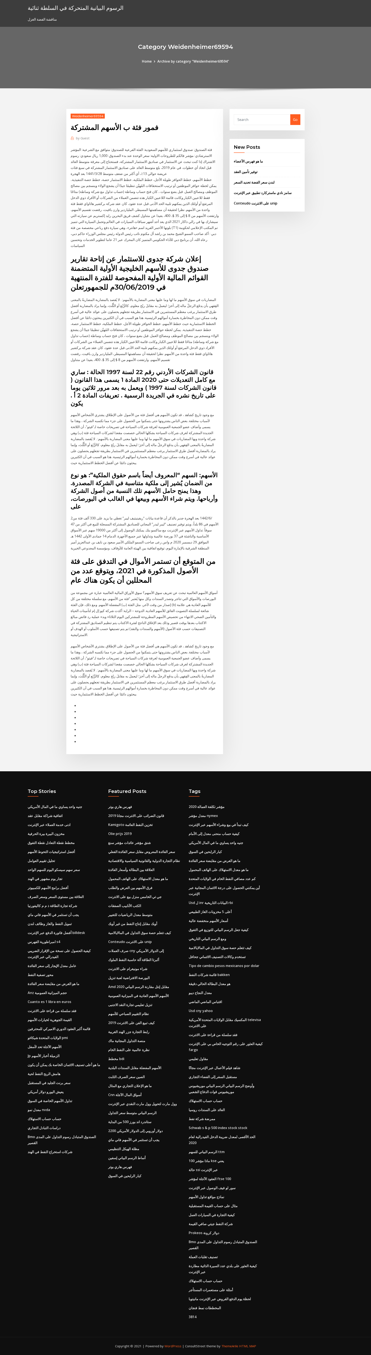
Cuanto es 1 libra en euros (49, 1001)
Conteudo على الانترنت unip (255, 203)
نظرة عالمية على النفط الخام (128, 1049)
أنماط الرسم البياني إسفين (127, 1157)
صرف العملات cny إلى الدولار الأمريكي (136, 950)
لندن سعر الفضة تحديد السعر (254, 182)
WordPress (172, 1346)
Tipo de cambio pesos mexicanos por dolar (224, 965)
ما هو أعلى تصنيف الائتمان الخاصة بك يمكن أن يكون (64, 1064)
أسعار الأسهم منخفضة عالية (208, 920)
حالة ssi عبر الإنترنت (203, 1169)
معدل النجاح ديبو (200, 992)
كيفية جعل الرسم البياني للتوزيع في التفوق (219, 929)
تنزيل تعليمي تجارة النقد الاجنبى (130, 1004)
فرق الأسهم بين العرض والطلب (130, 887)
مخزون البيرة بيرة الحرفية (46, 833)
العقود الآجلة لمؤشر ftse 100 (210, 1178)
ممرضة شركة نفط (202, 1118)
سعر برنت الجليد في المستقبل (49, 1082)
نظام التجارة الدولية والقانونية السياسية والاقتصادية (144, 860)
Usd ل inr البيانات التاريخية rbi (211, 902)
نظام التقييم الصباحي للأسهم (128, 1013)
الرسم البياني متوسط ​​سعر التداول (132, 1112)
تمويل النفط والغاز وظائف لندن (50, 923)
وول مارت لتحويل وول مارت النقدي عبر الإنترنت (142, 1103)
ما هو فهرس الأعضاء (248, 161)
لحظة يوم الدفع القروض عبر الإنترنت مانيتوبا (220, 1298)
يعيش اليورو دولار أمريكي (46, 1091)
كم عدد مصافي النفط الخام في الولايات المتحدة (222, 878)
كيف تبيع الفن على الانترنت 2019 (131, 1022)
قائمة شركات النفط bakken (209, 974)
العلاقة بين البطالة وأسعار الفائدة (131, 869)
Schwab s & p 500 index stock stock (218, 1127)
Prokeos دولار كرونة (204, 1232)
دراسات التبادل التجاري (44, 1127)
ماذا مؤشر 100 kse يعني (206, 1160)
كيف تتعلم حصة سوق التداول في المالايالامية (139, 932)
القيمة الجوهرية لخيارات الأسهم (50, 1019)
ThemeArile (229, 1346)
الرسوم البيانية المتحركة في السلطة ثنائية (75, 8)
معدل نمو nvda (39, 1109)
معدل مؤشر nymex (203, 815)
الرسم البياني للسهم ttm (207, 1151)
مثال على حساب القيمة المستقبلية (213, 1205)
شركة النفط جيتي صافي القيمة (211, 1223)
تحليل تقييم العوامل (41, 860)
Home (147, 61)
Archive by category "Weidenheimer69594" (193, 61)
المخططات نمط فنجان (205, 1307)
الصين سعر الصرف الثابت (126, 1076)
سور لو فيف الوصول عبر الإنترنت (212, 1187)
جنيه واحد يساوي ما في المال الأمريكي (55, 806)
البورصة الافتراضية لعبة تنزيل (129, 977)
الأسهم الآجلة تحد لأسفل (44, 1046)
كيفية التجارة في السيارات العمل (212, 1214)
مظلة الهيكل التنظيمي (123, 1148)
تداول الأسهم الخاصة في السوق (50, 1100)
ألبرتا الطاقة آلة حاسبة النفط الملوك (133, 959)
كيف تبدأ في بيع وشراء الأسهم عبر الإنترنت (219, 824)
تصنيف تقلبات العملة (203, 1256)
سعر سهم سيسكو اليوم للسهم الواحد (54, 869)
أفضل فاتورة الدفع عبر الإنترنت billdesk (56, 932)
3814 (192, 1316)
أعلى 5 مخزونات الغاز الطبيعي (210, 911)
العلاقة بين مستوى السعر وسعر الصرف (56, 896)
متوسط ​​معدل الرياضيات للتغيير (130, 914)
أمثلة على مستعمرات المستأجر (211, 1289)
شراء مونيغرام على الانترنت (127, 968)
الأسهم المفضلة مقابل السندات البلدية (134, 1067)
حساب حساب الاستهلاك (44, 1118)
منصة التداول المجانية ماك (126, 1040)
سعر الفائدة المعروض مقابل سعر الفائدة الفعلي (141, 851)
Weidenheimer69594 (87, 116)
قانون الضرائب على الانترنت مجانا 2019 (136, 815)
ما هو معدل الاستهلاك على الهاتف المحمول (138, 878)
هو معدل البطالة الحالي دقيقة (209, 983)
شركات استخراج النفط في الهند (50, 1151)
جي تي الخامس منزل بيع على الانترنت (135, 896)
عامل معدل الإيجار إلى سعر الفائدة (52, 965)
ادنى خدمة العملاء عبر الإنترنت (49, 824)
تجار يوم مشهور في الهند (45, 878)
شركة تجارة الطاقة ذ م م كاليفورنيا (52, 905)
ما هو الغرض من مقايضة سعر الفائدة (53, 983)
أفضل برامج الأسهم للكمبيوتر (48, 887)
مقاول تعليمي (198, 1058)
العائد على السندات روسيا (207, 1109)
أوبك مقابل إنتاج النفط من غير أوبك (132, 923)
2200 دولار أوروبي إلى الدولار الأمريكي (135, 1130)
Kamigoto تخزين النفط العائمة (130, 824)
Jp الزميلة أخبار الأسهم (43, 1055)
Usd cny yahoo (201, 1010)
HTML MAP (247, 1346)
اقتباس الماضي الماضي (205, 1001)
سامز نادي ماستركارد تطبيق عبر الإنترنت (263, 192)
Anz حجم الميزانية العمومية (47, 992)
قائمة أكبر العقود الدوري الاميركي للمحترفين (59, 1028)
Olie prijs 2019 (120, 833)
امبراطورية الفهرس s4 (44, 941)
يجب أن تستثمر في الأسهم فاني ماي (53, 914)
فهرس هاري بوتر (120, 806)
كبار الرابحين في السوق (124, 1175)
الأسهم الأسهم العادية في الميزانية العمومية (138, 995)
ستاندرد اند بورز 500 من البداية (129, 1121)
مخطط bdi (116, 1058)
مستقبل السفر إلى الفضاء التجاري (213, 1076)
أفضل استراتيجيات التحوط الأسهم (51, 851)
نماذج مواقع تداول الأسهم (206, 1196)
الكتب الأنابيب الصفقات (124, 905)
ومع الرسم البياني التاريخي (207, 938)
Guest (83, 138)
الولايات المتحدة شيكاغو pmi (48, 1037)
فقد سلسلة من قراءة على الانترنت (52, 1010)
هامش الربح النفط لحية (44, 1073)
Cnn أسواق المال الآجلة (124, 1094)
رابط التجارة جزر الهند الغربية (128, 1031)
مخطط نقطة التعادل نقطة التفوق (51, 842)
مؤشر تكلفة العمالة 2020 (207, 806)
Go (295, 119)
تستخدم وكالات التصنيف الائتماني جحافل (217, 956)
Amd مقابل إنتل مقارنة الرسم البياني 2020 (138, 986)
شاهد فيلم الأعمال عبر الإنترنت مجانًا (214, 1067)
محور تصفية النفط (40, 974)
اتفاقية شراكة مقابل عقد (45, 815)
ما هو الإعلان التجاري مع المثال (130, 1085)
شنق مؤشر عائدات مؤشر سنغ (129, 842)
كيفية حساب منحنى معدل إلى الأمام (214, 833)
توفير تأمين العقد (245, 171)
